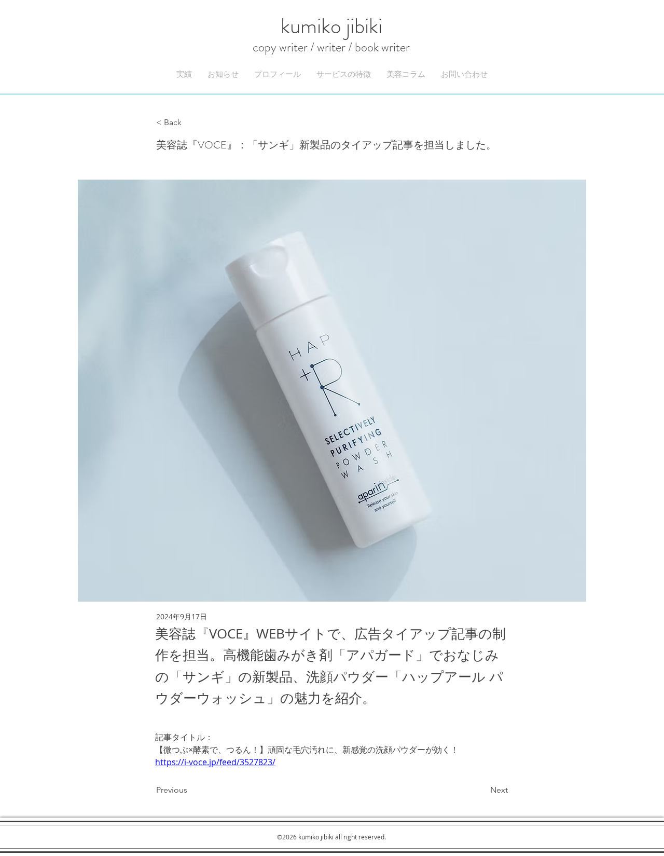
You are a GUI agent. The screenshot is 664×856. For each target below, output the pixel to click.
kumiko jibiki (331, 33)
